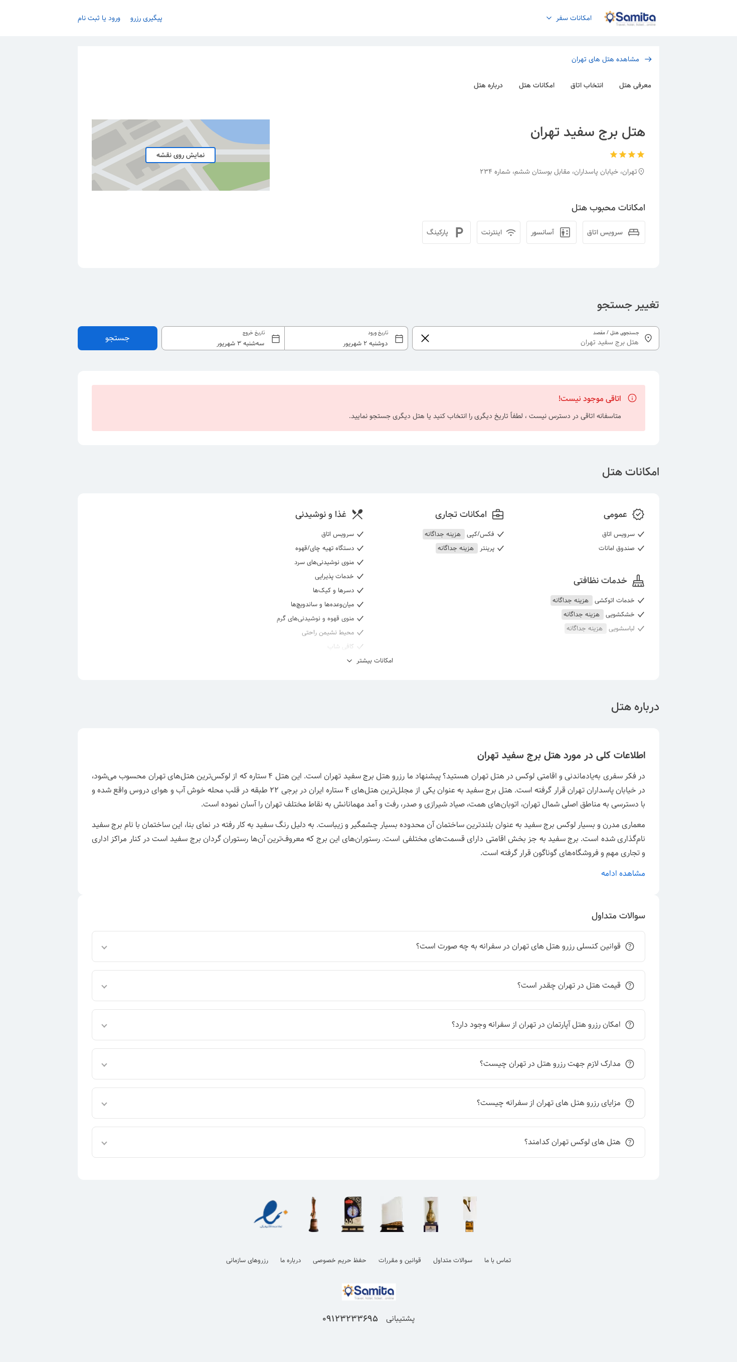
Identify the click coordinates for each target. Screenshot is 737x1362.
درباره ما (290, 1260)
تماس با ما (497, 1260)
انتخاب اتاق (587, 85)
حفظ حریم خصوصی (339, 1260)
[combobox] (285, 338)
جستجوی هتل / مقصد (616, 333)
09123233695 (350, 1319)
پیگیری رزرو (146, 18)
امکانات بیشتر (373, 661)
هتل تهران (487, 776)
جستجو (117, 338)
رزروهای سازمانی (247, 1260)
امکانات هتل (537, 85)
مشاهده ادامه (623, 873)
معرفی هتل (635, 85)
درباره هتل (488, 85)
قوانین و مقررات (400, 1260)
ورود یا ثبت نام (99, 18)
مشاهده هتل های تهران (605, 59)
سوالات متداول (452, 1260)
